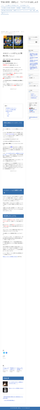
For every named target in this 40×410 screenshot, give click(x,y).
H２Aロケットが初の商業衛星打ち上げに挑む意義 (20, 368)
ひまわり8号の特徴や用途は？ (9, 400)
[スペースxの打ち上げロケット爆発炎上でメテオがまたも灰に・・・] (5, 385)
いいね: (8, 114)
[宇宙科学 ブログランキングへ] (32, 108)
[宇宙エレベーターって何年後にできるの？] (5, 391)
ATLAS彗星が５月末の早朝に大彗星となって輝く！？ (34, 68)
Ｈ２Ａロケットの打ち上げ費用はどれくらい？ (6, 368)
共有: (8, 112)
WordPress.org (33, 97)
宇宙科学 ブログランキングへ (33, 109)
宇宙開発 (8, 61)
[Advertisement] (20, 23)
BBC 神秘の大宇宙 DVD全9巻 (7, 10)
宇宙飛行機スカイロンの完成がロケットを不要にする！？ (13, 368)
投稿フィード (33, 95)
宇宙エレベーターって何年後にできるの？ (10, 256)
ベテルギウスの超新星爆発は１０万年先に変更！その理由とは (34, 64)
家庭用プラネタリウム (17, 10)
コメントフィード (34, 96)
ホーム (3, 5)
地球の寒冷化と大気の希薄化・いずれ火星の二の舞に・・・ (34, 54)
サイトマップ (25, 10)
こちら (15, 49)
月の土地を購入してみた (24, 5)
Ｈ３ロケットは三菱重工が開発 (11, 109)
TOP (11, 31)
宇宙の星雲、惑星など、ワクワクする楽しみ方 (19, 2)
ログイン (32, 93)
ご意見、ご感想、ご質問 (33, 10)
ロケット (4, 61)
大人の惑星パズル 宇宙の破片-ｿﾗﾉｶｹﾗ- (12, 5)
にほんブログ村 (32, 111)
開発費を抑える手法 (9, 111)
